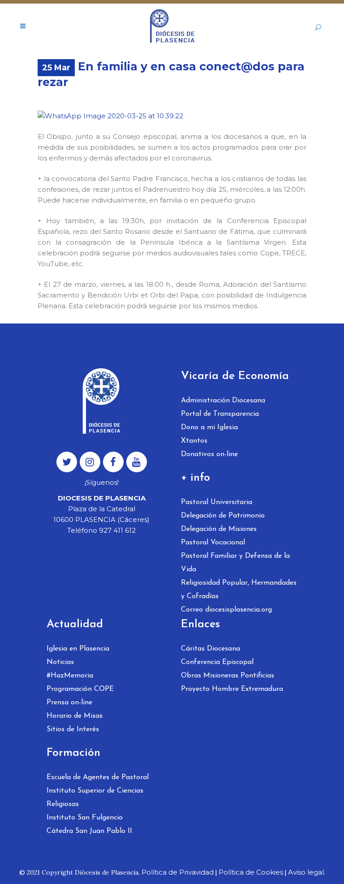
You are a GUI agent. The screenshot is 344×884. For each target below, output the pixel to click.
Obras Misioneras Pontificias (227, 675)
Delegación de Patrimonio (223, 515)
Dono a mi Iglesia (209, 427)
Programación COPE (80, 689)
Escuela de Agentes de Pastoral (98, 777)
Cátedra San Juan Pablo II (89, 831)
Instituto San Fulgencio (85, 817)
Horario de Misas (75, 716)
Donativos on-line (209, 454)
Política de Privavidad (178, 872)
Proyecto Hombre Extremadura (232, 689)
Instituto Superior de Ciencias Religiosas (95, 797)
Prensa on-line (69, 702)
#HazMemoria (70, 675)
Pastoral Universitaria (216, 502)
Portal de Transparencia (220, 414)
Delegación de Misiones (219, 529)
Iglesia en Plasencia (78, 648)
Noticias (60, 662)
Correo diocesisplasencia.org (226, 609)
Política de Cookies (251, 872)
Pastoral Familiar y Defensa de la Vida (235, 562)
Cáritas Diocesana (210, 648)
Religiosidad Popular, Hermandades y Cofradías (239, 589)
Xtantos (194, 440)
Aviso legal (306, 872)
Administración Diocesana (223, 400)
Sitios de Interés (73, 729)
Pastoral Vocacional (213, 542)
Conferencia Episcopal (217, 662)
